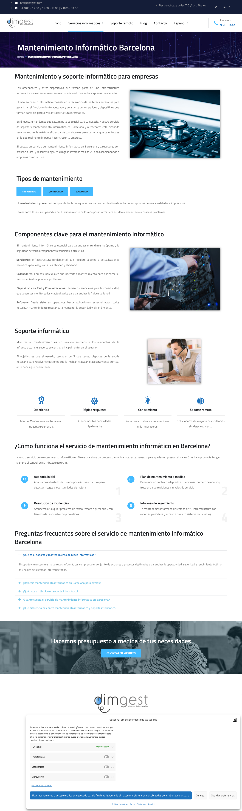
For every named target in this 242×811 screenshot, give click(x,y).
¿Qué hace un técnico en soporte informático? (50, 591)
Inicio (57, 23)
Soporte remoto (122, 23)
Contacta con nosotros (121, 653)
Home (20, 56)
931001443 (227, 25)
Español (179, 23)
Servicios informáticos (84, 23)
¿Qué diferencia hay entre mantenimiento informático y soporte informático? (69, 608)
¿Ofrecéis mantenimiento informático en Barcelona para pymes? (62, 583)
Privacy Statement (138, 804)
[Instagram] (229, 7)
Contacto (160, 23)
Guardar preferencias (223, 795)
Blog (143, 23)
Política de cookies (120, 804)
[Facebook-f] (220, 7)
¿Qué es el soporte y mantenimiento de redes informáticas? (59, 555)
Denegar (200, 795)
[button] (235, 719)
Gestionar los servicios (42, 785)
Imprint (151, 804)
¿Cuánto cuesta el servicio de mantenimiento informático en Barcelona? (66, 599)
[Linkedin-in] (225, 7)
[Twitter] (216, 7)
